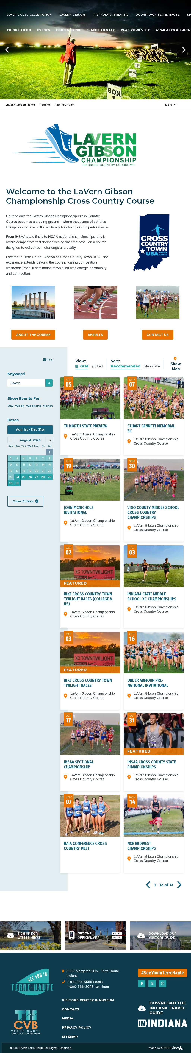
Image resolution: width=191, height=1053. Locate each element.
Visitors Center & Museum (88, 1000)
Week (19, 406)
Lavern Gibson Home (20, 104)
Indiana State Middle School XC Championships (151, 596)
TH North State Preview (85, 426)
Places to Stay (100, 30)
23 (10, 477)
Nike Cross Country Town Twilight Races (88, 683)
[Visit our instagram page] (162, 983)
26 (30, 477)
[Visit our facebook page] (141, 983)
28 (43, 477)
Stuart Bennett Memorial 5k (151, 428)
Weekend (33, 406)
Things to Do (19, 30)
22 (49, 470)
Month (48, 406)
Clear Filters (23, 501)
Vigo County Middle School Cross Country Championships (153, 512)
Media (67, 1018)
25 (23, 477)
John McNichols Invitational (79, 510)
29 (49, 477)
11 (24, 464)
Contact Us (158, 335)
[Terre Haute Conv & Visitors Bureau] (32, 982)
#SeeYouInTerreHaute (162, 973)
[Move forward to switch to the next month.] (49, 440)
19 (30, 470)
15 (49, 464)
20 (36, 470)
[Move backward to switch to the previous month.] (10, 440)
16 (10, 470)
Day (10, 406)
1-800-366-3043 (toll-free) (88, 986)
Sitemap (70, 1036)
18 (23, 470)
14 (43, 464)
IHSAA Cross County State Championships (151, 764)
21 (43, 470)
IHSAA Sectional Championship (79, 764)
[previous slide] (7, 49)
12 (30, 464)
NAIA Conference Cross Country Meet (85, 846)
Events (43, 30)
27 (36, 477)
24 (17, 477)
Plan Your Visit (135, 30)
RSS (49, 360)
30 (10, 483)
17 (17, 470)
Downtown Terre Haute (158, 14)
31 (17, 483)
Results (45, 104)
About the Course (33, 335)
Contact (70, 1009)
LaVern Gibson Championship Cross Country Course (92, 436)
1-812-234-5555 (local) (85, 982)
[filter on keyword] (49, 383)
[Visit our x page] (152, 983)
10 (17, 464)
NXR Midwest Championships (141, 846)
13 (36, 464)
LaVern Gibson (72, 14)
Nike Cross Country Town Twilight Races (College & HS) (88, 598)
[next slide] (183, 49)
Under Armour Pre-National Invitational (147, 683)
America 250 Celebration (29, 14)
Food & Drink (68, 30)
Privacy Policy (76, 1027)
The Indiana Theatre (110, 14)
